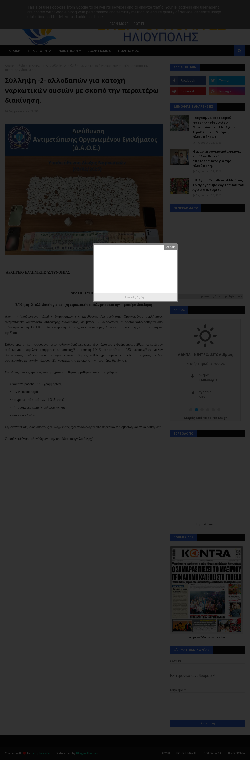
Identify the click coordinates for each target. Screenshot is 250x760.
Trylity (140, 297)
